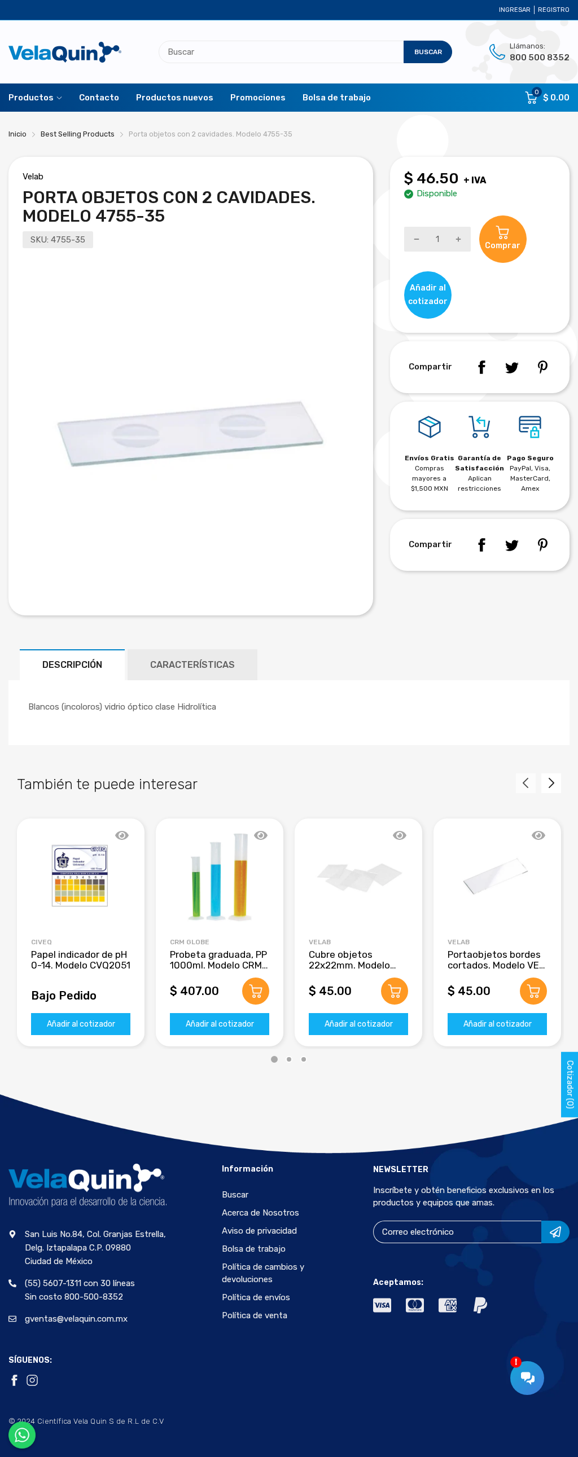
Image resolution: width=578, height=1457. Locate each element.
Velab (33, 176)
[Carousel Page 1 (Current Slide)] (274, 1059)
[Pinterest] (542, 367)
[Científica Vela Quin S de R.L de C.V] (64, 52)
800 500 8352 (540, 57)
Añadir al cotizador (81, 1024)
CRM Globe (189, 942)
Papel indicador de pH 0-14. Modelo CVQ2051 (80, 960)
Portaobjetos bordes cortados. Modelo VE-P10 (496, 965)
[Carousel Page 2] (289, 1059)
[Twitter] (512, 367)
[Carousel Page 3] (303, 1059)
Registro (554, 10)
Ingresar (515, 10)
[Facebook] (481, 367)
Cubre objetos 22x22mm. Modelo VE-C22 (349, 965)
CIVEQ (41, 942)
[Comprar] (255, 991)
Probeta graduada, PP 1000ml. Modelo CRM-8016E (218, 965)
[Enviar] (555, 1232)
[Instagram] (32, 1380)
